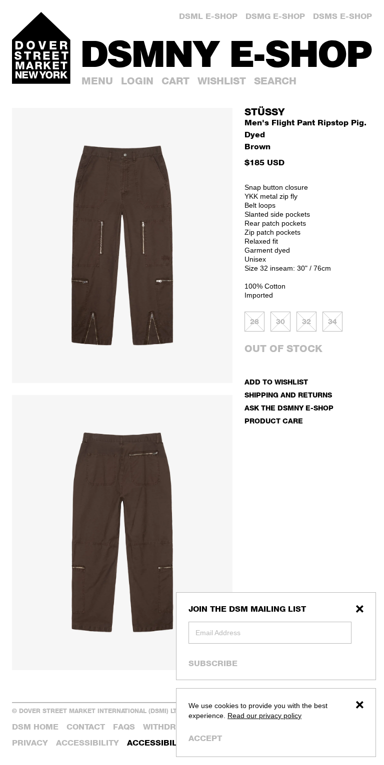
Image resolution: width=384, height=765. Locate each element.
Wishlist (222, 81)
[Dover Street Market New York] (41, 48)
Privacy (30, 743)
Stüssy (264, 112)
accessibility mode (172, 743)
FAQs (124, 727)
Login (137, 81)
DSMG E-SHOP (275, 16)
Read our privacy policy (265, 716)
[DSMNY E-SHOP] (227, 50)
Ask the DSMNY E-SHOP (289, 407)
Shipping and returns (288, 394)
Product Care (273, 420)
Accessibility (87, 743)
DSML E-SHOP (208, 16)
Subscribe (213, 663)
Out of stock (283, 349)
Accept (205, 738)
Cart (176, 81)
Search (275, 81)
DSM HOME (35, 727)
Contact (85, 727)
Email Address (218, 633)
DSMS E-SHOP (342, 16)
